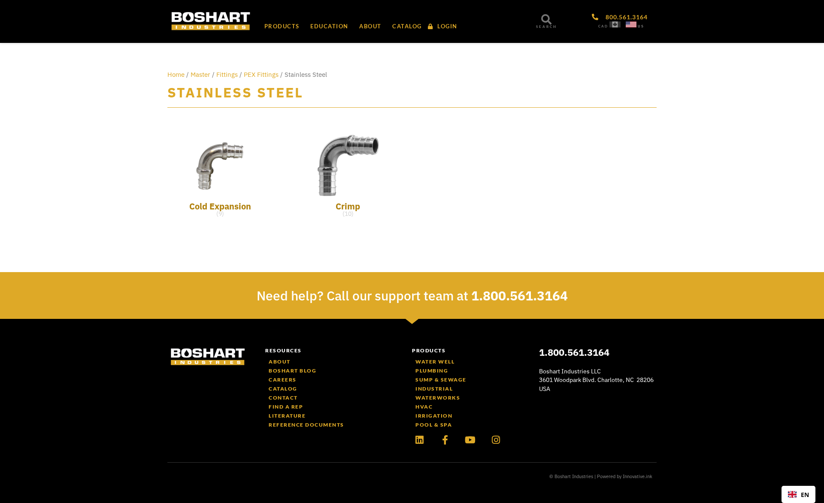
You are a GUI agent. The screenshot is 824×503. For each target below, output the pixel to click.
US (641, 26)
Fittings (227, 74)
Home (176, 74)
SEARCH (546, 26)
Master (200, 74)
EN (805, 495)
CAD (603, 26)
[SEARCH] (546, 19)
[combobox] (798, 494)
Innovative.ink (637, 476)
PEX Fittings (261, 74)
